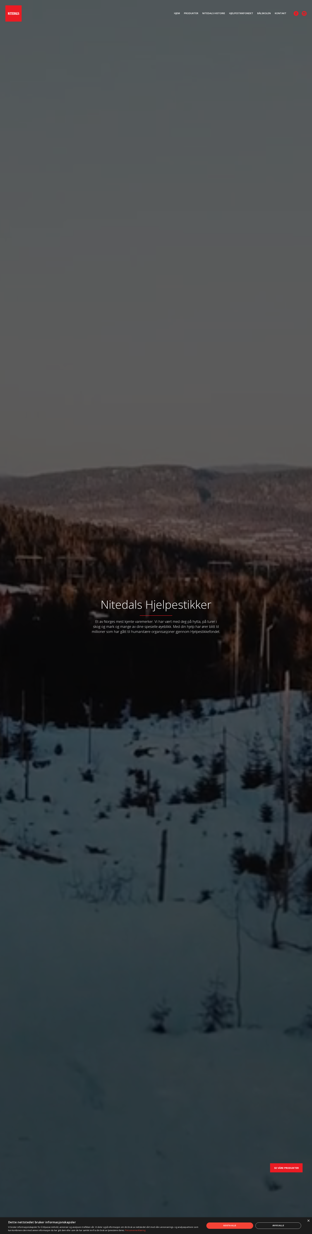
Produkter (191, 13)
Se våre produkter (286, 1167)
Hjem (177, 13)
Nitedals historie (213, 13)
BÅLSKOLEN (264, 13)
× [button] (308, 1221)
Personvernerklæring (135, 1230)
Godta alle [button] (229, 1225)
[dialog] (156, 1225)
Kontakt (280, 13)
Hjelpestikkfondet (241, 13)
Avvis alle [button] (278, 1225)
